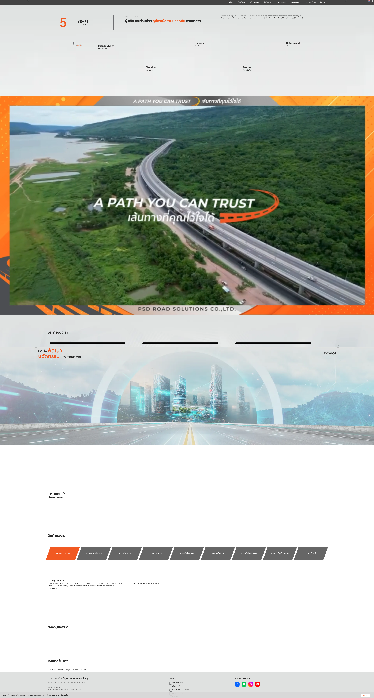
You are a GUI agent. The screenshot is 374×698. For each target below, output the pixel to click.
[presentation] (36, 389)
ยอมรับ (365, 695)
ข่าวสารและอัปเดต (310, 2)
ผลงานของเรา (282, 2)
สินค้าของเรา (268, 2)
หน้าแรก (231, 2)
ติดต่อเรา (322, 2)
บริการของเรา (254, 2)
